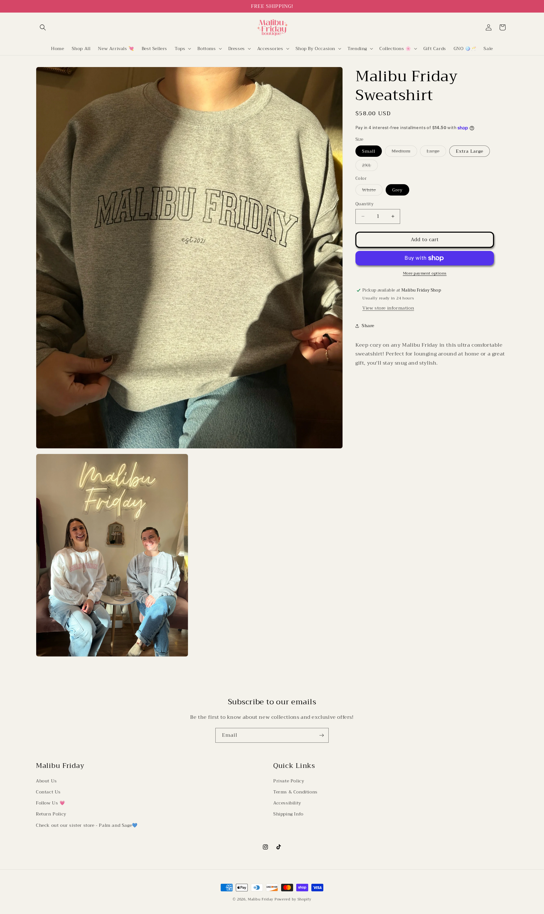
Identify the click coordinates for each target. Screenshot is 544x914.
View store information (388, 308)
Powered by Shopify (293, 899)
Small (368, 151)
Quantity (364, 204)
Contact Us (48, 792)
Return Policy (51, 814)
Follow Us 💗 (50, 803)
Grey (397, 190)
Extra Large (469, 151)
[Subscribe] (321, 735)
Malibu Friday (260, 899)
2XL (370, 166)
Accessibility (287, 803)
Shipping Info (288, 814)
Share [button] (368, 325)
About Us (46, 781)
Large (436, 152)
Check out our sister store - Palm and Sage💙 (87, 825)
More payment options (425, 273)
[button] (43, 27)
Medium (404, 152)
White (372, 191)
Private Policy (288, 781)
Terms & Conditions (295, 792)
